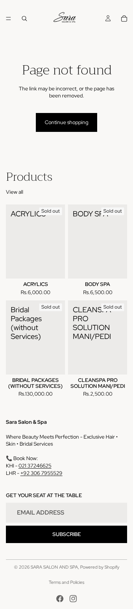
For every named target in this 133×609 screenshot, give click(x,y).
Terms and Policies (66, 582)
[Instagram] (73, 598)
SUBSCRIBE (66, 533)
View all (14, 192)
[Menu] (8, 18)
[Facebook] (59, 598)
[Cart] (124, 18)
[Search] (24, 18)
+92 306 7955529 (41, 472)
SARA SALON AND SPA (54, 567)
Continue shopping (66, 122)
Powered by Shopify (99, 567)
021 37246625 (34, 465)
